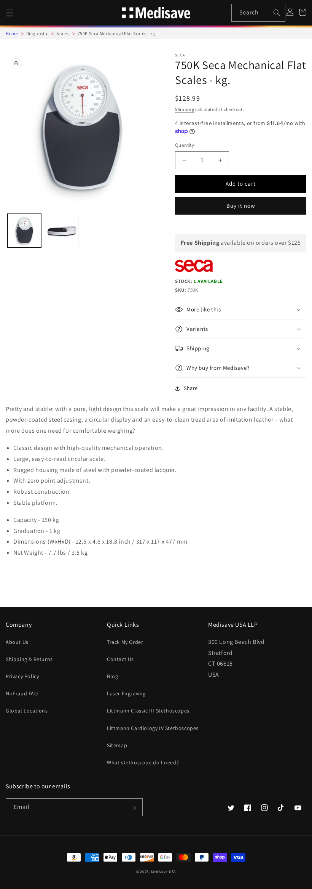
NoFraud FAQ (22, 693)
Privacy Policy (22, 676)
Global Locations (27, 710)
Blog (112, 676)
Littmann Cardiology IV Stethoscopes (153, 728)
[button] (9, 13)
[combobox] (258, 12)
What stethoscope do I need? (143, 762)
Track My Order (125, 642)
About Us (17, 642)
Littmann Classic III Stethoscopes (148, 710)
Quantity (184, 145)
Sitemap (117, 745)
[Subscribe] (132, 807)
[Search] (276, 12)
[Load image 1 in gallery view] (24, 230)
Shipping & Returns (29, 659)
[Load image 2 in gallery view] (61, 230)
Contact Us (120, 659)
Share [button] (191, 388)
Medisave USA (163, 871)
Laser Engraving (126, 693)
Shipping (184, 109)
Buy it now (240, 205)
